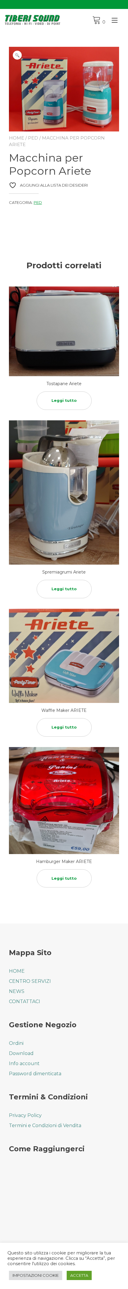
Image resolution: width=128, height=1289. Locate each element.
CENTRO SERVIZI (30, 981)
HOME (17, 971)
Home (16, 138)
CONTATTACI (24, 1001)
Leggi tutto (64, 400)
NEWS (16, 991)
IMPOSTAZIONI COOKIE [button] (36, 1275)
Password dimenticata (35, 1073)
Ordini (16, 1043)
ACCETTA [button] (79, 1275)
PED (33, 138)
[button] (17, 55)
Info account (24, 1063)
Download (21, 1053)
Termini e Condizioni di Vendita (45, 1125)
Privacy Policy (25, 1115)
